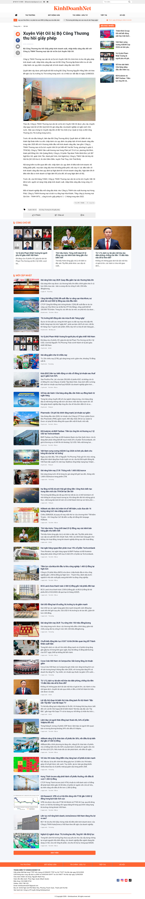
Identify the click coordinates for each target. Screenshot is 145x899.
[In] (18, 53)
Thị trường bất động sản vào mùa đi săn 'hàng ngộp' (64, 20)
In (83, 215)
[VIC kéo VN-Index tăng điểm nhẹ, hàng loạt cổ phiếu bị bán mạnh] (26, 764)
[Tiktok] (130, 880)
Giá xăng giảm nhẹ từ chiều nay (54, 355)
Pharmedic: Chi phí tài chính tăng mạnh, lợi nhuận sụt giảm (65, 413)
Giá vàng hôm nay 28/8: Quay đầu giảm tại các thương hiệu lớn (67, 280)
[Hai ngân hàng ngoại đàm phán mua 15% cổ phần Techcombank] (26, 554)
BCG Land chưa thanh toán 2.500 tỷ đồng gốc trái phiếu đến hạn (68, 586)
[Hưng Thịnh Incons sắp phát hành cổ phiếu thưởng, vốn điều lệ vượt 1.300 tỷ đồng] (26, 782)
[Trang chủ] (16, 15)
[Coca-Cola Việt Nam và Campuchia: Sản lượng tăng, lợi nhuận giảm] (26, 667)
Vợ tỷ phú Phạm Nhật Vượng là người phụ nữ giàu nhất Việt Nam (31, 254)
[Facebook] (118, 880)
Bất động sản (52, 329)
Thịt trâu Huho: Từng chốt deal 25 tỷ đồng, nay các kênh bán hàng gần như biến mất (72, 255)
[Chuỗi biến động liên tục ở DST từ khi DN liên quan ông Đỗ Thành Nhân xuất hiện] (26, 647)
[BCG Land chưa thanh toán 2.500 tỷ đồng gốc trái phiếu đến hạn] (26, 592)
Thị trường (49, 291)
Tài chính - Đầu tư (53, 312)
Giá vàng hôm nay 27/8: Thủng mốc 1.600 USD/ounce (63, 470)
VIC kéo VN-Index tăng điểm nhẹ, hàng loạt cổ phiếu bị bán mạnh (68, 758)
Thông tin (50, 407)
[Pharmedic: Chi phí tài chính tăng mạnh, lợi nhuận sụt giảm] (26, 419)
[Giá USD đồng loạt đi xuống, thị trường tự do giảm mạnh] (26, 610)
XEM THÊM (54, 853)
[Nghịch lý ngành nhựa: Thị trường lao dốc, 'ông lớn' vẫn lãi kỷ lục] (26, 840)
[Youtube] (126, 880)
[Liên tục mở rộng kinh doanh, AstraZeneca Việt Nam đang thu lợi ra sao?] (26, 822)
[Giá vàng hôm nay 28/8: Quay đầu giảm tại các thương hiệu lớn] (26, 286)
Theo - (84, 203)
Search (129, 1)
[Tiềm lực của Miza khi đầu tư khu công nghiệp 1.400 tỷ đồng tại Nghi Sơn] (26, 572)
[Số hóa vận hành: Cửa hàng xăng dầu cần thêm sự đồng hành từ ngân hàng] (26, 399)
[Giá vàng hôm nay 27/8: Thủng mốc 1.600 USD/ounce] (26, 476)
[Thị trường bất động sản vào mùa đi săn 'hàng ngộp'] (26, 324)
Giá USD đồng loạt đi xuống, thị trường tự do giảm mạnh (64, 604)
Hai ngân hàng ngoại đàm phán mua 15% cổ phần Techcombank (68, 548)
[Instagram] (122, 880)
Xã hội (16, 247)
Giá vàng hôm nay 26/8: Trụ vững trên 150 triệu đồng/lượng (66, 623)
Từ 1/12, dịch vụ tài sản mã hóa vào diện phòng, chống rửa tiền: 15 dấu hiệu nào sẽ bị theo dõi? (112, 255)
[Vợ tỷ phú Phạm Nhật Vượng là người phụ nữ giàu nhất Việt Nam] (33, 238)
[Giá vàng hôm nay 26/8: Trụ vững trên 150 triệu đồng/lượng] (26, 629)
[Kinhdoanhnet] (72, 8)
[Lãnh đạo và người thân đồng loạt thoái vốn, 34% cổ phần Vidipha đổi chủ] (26, 726)
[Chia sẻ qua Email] (18, 46)
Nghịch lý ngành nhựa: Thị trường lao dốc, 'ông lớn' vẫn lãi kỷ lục (67, 834)
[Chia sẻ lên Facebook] (18, 40)
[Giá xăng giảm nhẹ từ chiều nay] (26, 361)
